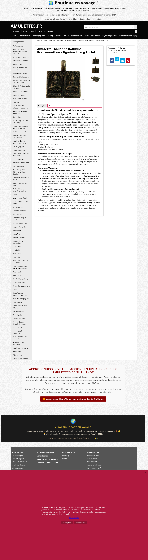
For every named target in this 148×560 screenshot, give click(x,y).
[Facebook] (112, 60)
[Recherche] (135, 27)
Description (42, 106)
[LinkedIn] (122, 60)
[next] (136, 36)
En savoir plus (74, 518)
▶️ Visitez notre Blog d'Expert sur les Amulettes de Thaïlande (73, 399)
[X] (117, 59)
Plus (50, 106)
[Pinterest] (128, 60)
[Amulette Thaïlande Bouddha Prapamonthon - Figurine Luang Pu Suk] (62, 79)
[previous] (134, 36)
